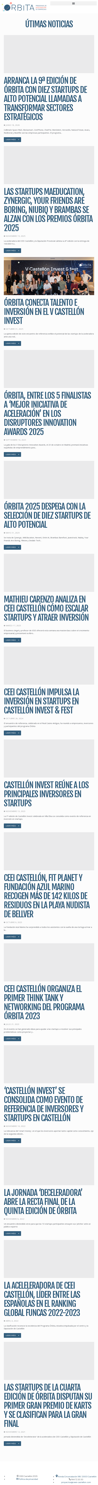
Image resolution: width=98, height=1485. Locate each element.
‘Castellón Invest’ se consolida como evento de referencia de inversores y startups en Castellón (43, 1104)
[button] (73, 3)
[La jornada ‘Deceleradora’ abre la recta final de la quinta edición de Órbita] (49, 1166)
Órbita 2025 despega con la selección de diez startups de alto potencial (47, 515)
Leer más (11, 139)
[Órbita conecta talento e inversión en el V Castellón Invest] (49, 276)
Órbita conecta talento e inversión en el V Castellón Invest (44, 311)
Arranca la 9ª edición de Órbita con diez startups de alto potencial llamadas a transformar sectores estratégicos (45, 98)
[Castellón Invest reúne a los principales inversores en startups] (49, 758)
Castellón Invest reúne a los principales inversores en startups (46, 794)
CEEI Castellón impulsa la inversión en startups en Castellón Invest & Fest (41, 701)
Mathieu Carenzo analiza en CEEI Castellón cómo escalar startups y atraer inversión (46, 608)
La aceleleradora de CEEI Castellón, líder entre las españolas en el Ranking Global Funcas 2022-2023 (42, 1299)
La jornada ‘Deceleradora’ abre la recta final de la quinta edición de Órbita (43, 1201)
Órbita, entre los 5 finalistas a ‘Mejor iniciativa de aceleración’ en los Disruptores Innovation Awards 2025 (47, 413)
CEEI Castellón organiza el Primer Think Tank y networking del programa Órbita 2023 (44, 1002)
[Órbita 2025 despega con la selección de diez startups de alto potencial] (49, 480)
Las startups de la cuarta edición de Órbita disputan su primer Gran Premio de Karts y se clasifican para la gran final (48, 1405)
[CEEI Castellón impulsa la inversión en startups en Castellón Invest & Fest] (49, 666)
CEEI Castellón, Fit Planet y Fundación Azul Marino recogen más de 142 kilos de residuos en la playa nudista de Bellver (46, 896)
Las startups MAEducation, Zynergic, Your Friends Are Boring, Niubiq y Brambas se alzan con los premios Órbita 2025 (48, 209)
